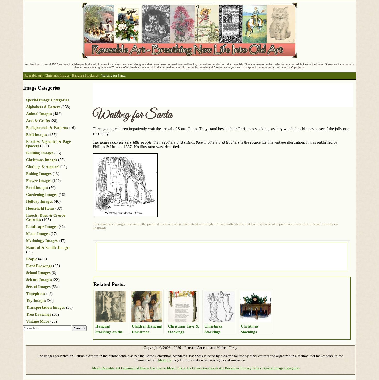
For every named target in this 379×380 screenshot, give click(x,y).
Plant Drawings (39, 266)
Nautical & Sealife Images (48, 247)
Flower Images (38, 181)
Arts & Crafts (38, 121)
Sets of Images (38, 287)
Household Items (40, 208)
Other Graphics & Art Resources (215, 368)
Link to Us (183, 368)
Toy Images (36, 300)
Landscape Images (41, 227)
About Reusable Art (106, 368)
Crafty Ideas (165, 368)
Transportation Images (45, 307)
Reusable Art (33, 75)
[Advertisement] (187, 94)
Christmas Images (57, 75)
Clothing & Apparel (42, 167)
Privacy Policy (251, 368)
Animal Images (39, 114)
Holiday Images (39, 201)
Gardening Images (41, 194)
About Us (164, 360)
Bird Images (36, 134)
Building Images (39, 153)
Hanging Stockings (85, 75)
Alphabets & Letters (43, 107)
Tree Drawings (38, 314)
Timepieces (35, 293)
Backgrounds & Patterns (47, 128)
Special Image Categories (47, 100)
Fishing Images (39, 174)
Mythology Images (42, 240)
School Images (38, 273)
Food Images (37, 187)
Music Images (38, 234)
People (31, 259)
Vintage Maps (37, 321)
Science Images (39, 280)
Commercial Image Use (138, 368)
